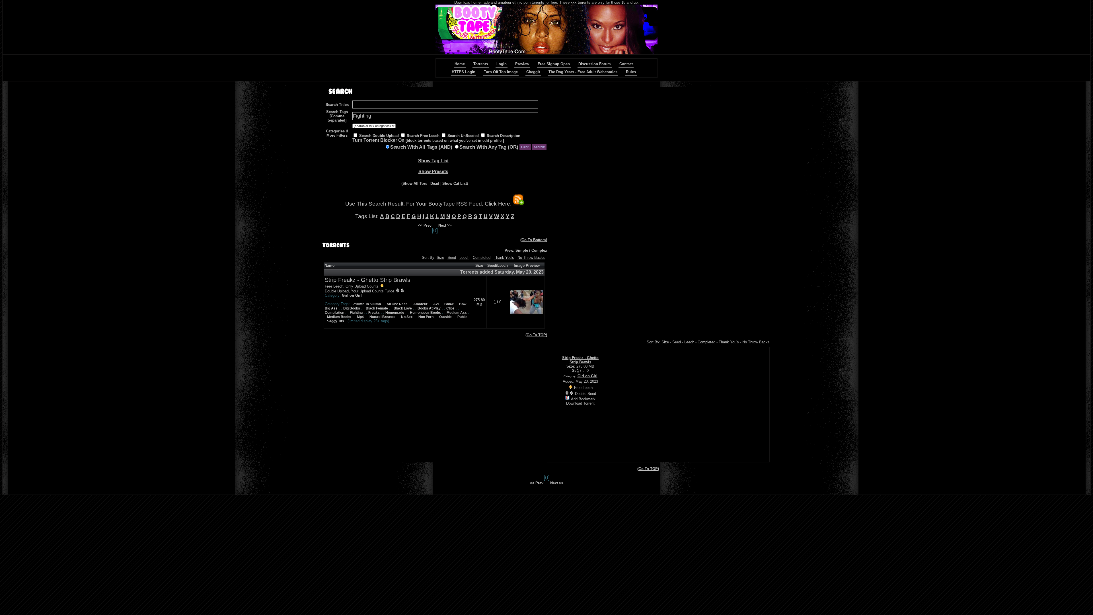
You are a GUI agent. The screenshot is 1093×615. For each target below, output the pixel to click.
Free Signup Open (554, 64)
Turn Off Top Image (501, 72)
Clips (450, 308)
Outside (445, 317)
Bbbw (448, 304)
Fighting (356, 313)
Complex (539, 250)
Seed (451, 257)
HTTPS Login (463, 72)
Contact (626, 64)
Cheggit (533, 72)
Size (440, 257)
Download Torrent (580, 403)
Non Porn (425, 317)
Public (462, 317)
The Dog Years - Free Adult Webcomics (582, 72)
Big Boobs (351, 308)
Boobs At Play (429, 308)
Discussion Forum (594, 64)
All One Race (397, 304)
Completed (481, 257)
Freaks (374, 313)
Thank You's (504, 257)
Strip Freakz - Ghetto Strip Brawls (367, 280)
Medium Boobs (339, 317)
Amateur (420, 304)
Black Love (403, 308)
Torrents (480, 64)
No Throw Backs (531, 257)
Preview (522, 64)
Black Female (377, 308)
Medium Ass (457, 313)
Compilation (334, 313)
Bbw (462, 304)
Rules (631, 72)
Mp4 (360, 317)
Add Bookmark (583, 399)
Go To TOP (536, 335)
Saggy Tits (335, 321)
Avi (436, 304)
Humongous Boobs (425, 313)
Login (501, 64)
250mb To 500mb (367, 304)
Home (460, 64)
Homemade (394, 313)
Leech (464, 257)
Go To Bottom (533, 240)
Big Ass (331, 308)
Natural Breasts (382, 317)
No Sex (407, 317)
